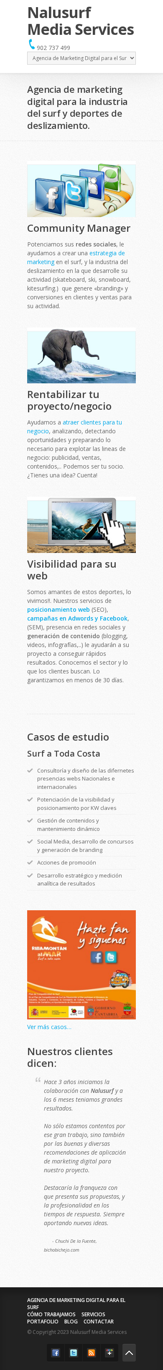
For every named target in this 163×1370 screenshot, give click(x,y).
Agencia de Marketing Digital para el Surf (76, 1304)
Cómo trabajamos (51, 1314)
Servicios (93, 1314)
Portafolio (43, 1321)
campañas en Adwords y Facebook (77, 618)
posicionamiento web (58, 609)
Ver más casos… (49, 1027)
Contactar (99, 1321)
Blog (71, 1321)
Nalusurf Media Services (80, 21)
